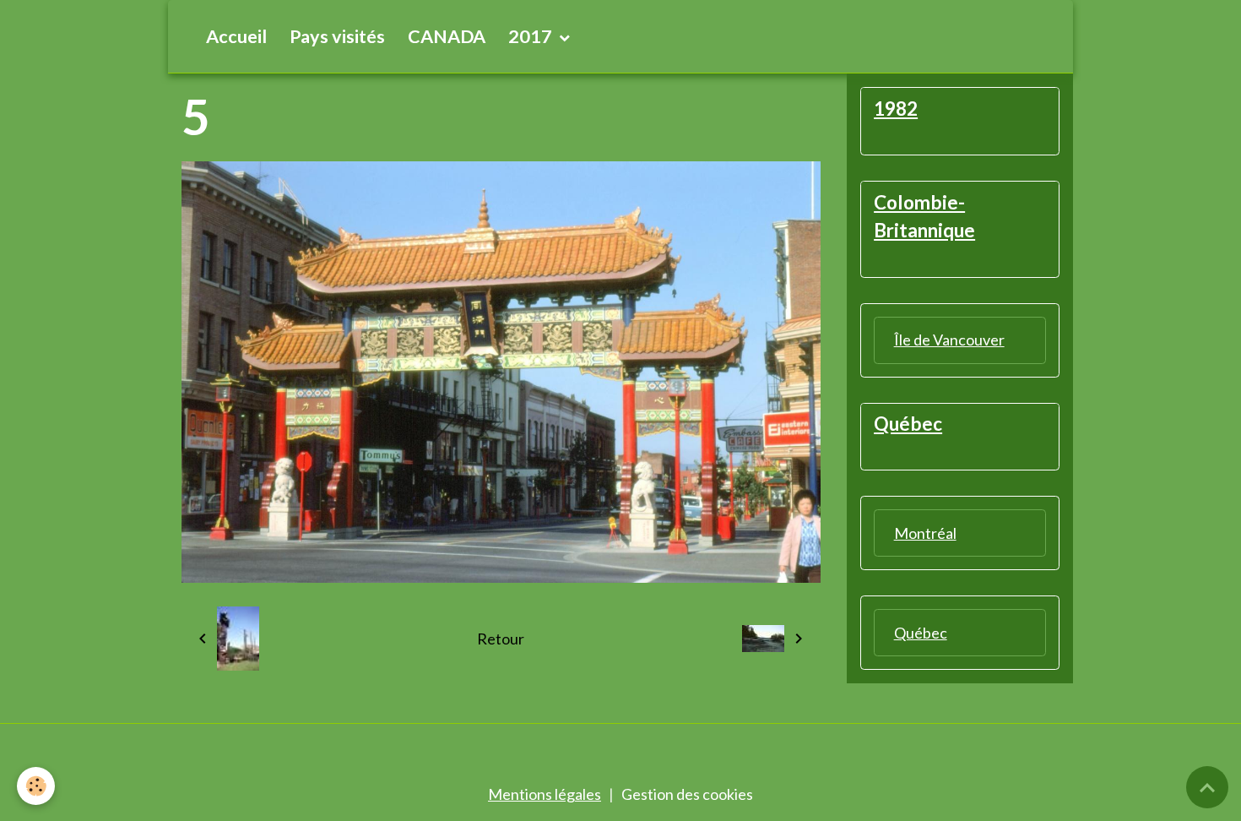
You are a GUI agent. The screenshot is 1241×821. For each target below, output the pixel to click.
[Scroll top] (1207, 787)
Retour (500, 638)
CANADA (446, 36)
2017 (531, 36)
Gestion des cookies (687, 794)
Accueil (236, 36)
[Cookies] (36, 786)
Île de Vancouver (949, 339)
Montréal (925, 533)
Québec (920, 632)
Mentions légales (544, 794)
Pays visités (337, 36)
